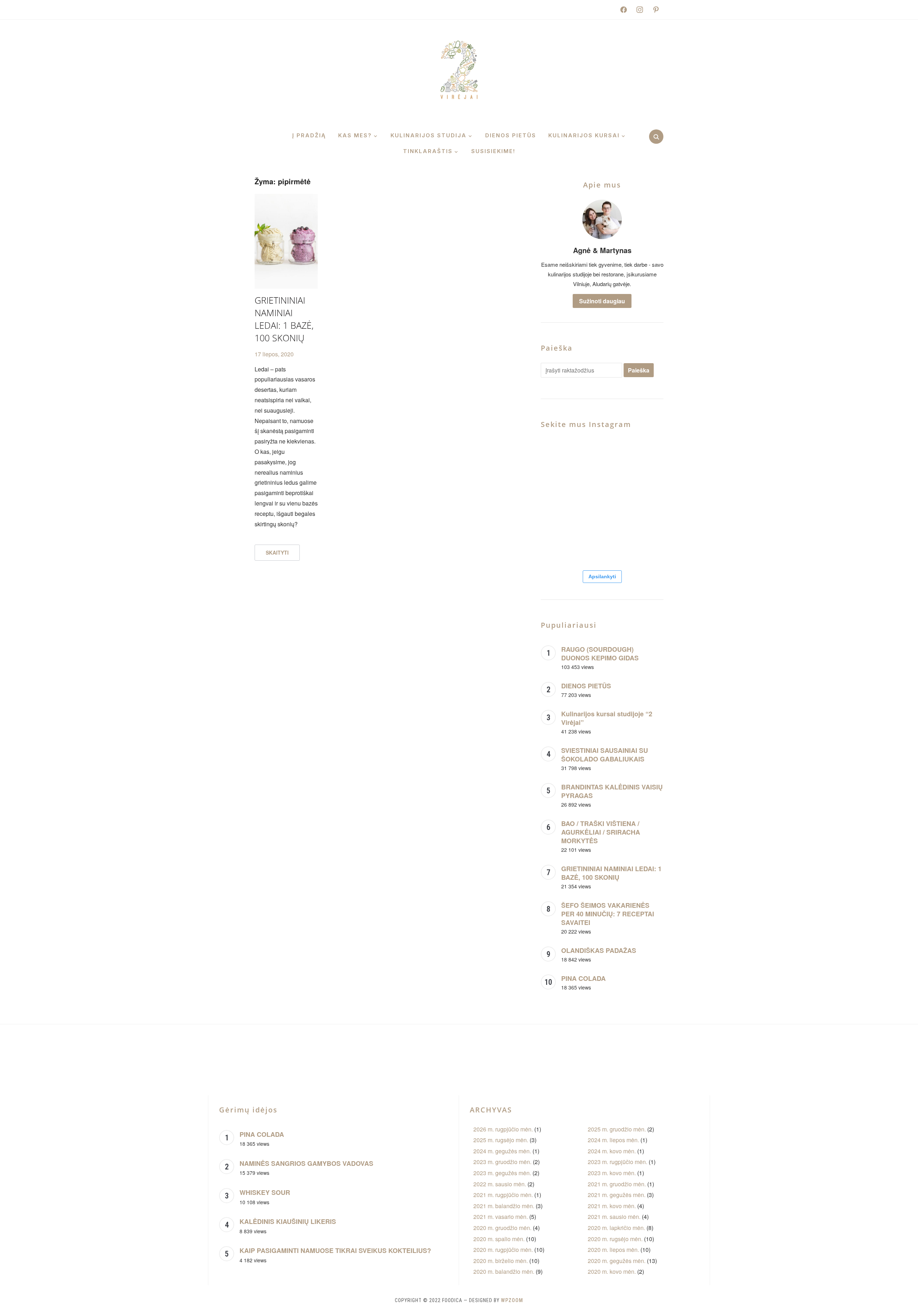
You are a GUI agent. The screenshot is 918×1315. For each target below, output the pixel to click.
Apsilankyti (602, 576)
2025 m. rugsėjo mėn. (500, 1140)
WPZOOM (512, 1300)
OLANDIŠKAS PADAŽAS (598, 950)
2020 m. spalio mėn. (499, 1239)
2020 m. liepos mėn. (613, 1249)
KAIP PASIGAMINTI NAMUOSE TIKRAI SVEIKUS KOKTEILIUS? (335, 1250)
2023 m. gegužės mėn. (502, 1173)
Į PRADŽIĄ (309, 135)
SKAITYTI (277, 552)
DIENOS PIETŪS (510, 135)
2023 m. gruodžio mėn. (502, 1162)
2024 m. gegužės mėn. (502, 1151)
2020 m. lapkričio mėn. (616, 1228)
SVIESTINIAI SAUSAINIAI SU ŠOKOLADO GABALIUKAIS (604, 755)
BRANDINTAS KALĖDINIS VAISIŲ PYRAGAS (612, 791)
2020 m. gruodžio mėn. (502, 1228)
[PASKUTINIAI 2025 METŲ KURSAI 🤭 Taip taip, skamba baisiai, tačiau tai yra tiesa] (644, 542)
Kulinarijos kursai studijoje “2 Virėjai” (606, 718)
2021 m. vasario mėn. (500, 1216)
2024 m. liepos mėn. (613, 1140)
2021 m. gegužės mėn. (616, 1195)
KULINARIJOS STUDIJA (429, 135)
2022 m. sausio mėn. (499, 1184)
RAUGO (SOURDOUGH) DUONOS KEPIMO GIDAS (600, 654)
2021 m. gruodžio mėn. (617, 1184)
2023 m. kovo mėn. (612, 1173)
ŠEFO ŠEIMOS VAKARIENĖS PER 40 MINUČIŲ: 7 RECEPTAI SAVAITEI (607, 914)
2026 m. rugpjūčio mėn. (503, 1129)
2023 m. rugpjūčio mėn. (617, 1162)
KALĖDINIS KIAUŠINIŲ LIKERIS (288, 1221)
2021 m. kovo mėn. (612, 1206)
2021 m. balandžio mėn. (503, 1206)
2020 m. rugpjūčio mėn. (503, 1249)
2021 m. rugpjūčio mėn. (503, 1195)
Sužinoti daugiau (602, 301)
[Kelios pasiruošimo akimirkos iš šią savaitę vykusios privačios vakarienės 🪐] (674, 1057)
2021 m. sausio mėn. (614, 1216)
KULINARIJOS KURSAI (584, 135)
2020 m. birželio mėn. (500, 1261)
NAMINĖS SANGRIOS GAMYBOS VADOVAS (306, 1163)
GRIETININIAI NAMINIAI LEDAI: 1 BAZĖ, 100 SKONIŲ (284, 319)
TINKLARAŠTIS (428, 151)
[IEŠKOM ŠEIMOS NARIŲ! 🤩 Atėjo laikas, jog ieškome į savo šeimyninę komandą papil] (602, 542)
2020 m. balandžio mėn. (503, 1271)
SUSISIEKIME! (493, 151)
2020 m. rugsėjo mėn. (615, 1239)
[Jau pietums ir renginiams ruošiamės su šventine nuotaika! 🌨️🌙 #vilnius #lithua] (602, 500)
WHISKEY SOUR (265, 1192)
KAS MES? (355, 135)
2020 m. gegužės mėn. (616, 1261)
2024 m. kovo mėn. (612, 1151)
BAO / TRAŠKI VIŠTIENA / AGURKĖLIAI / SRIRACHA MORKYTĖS (600, 832)
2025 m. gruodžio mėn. (617, 1129)
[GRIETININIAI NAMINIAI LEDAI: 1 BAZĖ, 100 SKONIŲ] (286, 198)
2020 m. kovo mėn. (612, 1271)
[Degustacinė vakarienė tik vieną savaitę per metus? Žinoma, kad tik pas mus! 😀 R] (560, 542)
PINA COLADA (583, 978)
